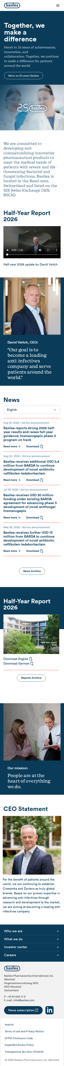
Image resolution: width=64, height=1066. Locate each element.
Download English (15, 659)
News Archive (32, 571)
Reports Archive (31, 678)
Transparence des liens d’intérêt (24, 1051)
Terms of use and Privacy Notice (24, 1031)
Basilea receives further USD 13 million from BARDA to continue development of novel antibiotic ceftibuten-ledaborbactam (28, 538)
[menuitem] (13, 931)
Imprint (9, 1024)
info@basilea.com (23, 1000)
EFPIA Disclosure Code (19, 1038)
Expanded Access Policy (19, 1044)
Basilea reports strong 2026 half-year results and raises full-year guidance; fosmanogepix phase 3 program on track (29, 434)
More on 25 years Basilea (23, 75)
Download (32, 446)
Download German (16, 663)
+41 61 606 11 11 (16, 996)
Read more (10, 446)
